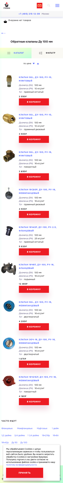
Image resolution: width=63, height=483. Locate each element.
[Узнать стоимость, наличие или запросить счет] (39, 5)
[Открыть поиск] (48, 5)
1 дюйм (55, 428)
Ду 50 (14, 443)
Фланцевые (7, 428)
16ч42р (5, 443)
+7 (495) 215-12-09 (29, 14)
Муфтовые (42, 428)
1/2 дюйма (6, 436)
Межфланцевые (25, 428)
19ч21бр (46, 436)
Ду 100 (23, 443)
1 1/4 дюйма (33, 436)
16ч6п (56, 436)
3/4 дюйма (19, 436)
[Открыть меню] (57, 5)
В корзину (34, 102)
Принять (25, 472)
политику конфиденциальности (21, 465)
